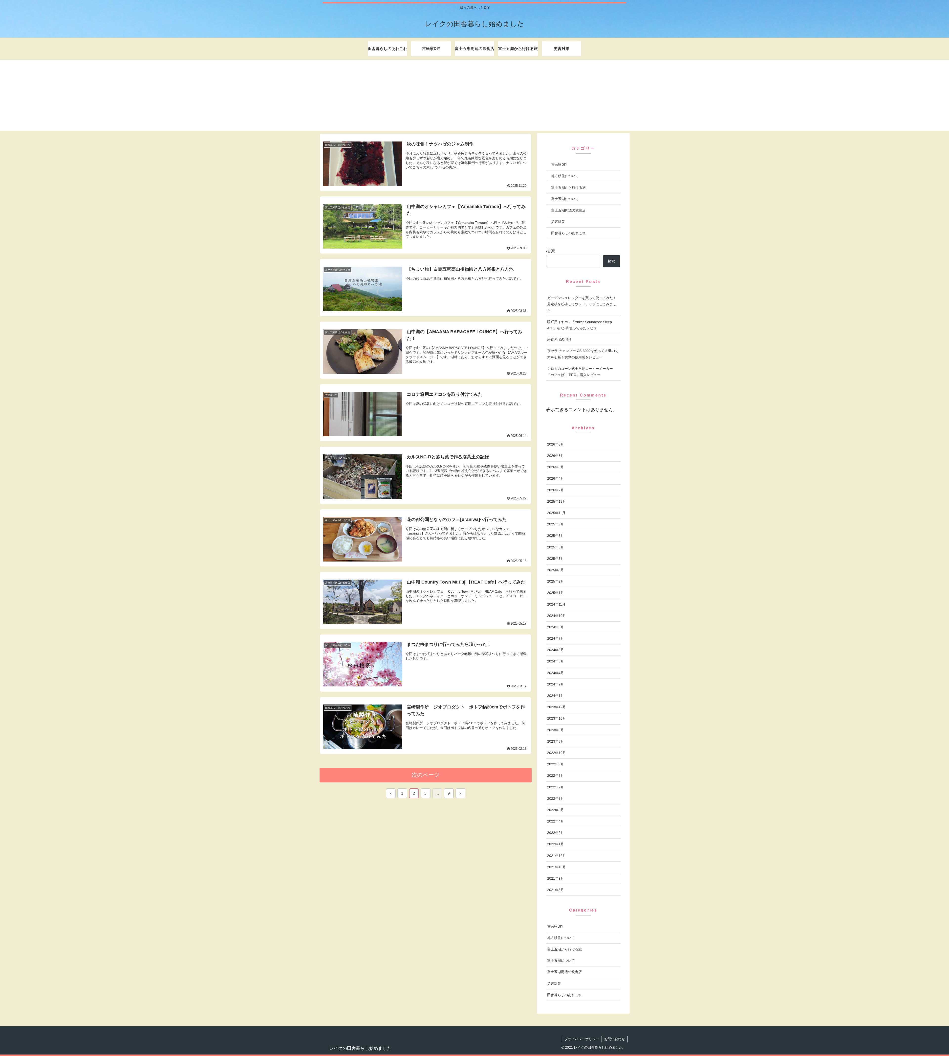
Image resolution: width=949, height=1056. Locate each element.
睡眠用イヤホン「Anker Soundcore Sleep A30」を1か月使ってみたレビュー (579, 325)
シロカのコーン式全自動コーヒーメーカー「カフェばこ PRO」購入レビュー (580, 372)
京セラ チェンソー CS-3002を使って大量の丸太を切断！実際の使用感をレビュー (582, 354)
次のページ (426, 775)
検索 (550, 251)
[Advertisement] (474, 96)
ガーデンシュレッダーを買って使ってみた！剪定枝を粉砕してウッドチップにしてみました (581, 304)
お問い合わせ (614, 1039)
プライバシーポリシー (581, 1039)
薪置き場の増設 (559, 339)
